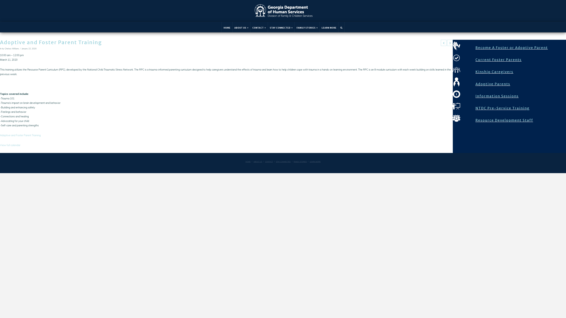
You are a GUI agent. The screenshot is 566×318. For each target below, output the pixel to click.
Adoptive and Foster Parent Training (20, 135)
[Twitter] (290, 166)
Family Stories (300, 162)
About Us (258, 162)
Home (248, 162)
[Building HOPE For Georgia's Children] (283, 11)
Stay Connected (283, 162)
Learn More (315, 162)
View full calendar (10, 145)
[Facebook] (276, 166)
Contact (269, 162)
